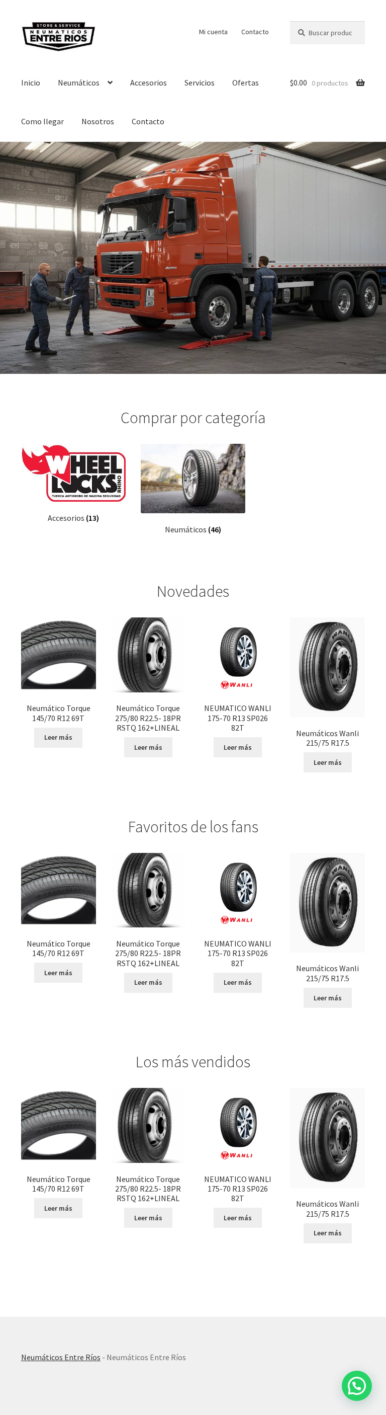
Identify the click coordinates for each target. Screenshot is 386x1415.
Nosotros (97, 121)
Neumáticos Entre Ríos (61, 1357)
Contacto (255, 31)
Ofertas (245, 82)
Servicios (199, 82)
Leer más (58, 737)
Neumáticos (79, 82)
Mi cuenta (213, 31)
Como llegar (42, 121)
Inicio (30, 82)
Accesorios (148, 82)
